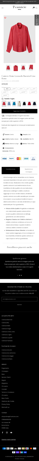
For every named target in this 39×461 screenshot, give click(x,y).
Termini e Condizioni (8, 392)
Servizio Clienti (6, 377)
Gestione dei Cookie (8, 401)
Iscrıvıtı (19, 304)
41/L (28, 88)
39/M (14, 88)
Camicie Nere (6, 326)
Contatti (4, 389)
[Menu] (2, 8)
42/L (34, 88)
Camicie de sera (7, 350)
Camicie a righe (7, 335)
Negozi (4, 380)
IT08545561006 (6, 419)
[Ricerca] (36, 8)
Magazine (5, 383)
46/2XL (33, 92)
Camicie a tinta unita (8, 332)
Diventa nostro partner (9, 439)
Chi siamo (5, 386)
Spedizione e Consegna (29, 170)
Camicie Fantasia (7, 341)
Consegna (5, 371)
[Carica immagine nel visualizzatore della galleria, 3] (23, 68)
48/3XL (5, 95)
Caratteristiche (10, 169)
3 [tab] (21, 275)
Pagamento (5, 368)
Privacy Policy (6, 404)
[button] (36, 20)
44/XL (13, 92)
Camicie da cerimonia (8, 353)
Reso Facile (5, 398)
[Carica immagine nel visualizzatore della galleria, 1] (8, 68)
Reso (3, 374)
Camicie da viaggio (8, 356)
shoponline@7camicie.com (10, 416)
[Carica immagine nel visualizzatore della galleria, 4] (31, 68)
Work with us (5, 407)
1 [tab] (17, 275)
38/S (7, 88)
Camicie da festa (7, 359)
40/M (21, 88)
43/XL (4, 92)
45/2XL (23, 92)
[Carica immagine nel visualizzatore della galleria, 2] (16, 68)
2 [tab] (19, 275)
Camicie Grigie (6, 329)
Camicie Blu (5, 323)
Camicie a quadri (7, 338)
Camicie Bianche (7, 320)
